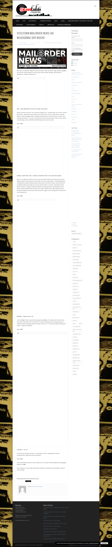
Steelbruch (76, 354)
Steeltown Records (76, 361)
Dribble (89, 6)
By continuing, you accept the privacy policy (77, 50)
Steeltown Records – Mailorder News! (51, 526)
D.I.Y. (75, 271)
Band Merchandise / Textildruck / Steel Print (80, 21)
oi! (80, 323)
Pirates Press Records (77, 330)
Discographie (32, 21)
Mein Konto (74, 99)
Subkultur (76, 368)
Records (75, 343)
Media (72, 96)
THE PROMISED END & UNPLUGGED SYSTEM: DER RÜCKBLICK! (76, 139)
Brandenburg (76, 256)
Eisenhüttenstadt (77, 280)
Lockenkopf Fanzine (45, 21)
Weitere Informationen (94, 543)
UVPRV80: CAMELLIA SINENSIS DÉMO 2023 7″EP (54, 538)
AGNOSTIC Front (77, 244)
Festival (75, 289)
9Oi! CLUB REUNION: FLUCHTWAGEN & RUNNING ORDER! (76, 145)
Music (56, 21)
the (74, 371)
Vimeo (86, 6)
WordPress (94, 545)
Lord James (76, 311)
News (29, 44)
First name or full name (75, 36)
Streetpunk (76, 365)
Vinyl (75, 374)
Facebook (79, 6)
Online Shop (76, 326)
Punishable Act (77, 334)
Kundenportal (74, 90)
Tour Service (19, 24)
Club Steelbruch (30, 24)
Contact (41, 24)
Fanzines (76, 286)
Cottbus (75, 268)
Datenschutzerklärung (64, 24)
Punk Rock (76, 340)
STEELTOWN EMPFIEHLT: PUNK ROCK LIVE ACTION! (77, 156)
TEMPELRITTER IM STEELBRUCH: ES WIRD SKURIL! (54, 531)
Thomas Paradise (23, 42)
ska (74, 351)
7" (74, 241)
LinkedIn (92, 6)
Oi (74, 323)
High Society (76, 295)
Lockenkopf (25, 44)
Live (74, 301)
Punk (75, 337)
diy (74, 274)
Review (75, 346)
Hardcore (76, 292)
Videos (63, 21)
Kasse (72, 88)
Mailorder (76, 317)
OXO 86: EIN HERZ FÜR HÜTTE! (50, 529)
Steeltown (76, 357)
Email (72, 43)
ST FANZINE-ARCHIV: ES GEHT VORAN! (51, 520)
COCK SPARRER (77, 262)
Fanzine (75, 283)
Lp (74, 314)
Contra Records (77, 265)
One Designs (86, 545)
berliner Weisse (77, 250)
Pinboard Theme (78, 545)
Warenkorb (74, 122)
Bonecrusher (76, 253)
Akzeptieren (104, 543)
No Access (73, 114)
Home (17, 21)
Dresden (75, 277)
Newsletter (51, 24)
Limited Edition (77, 298)
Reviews (32, 44)
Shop (24, 21)
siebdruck (76, 348)
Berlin (75, 247)
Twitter (83, 6)
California (75, 259)
